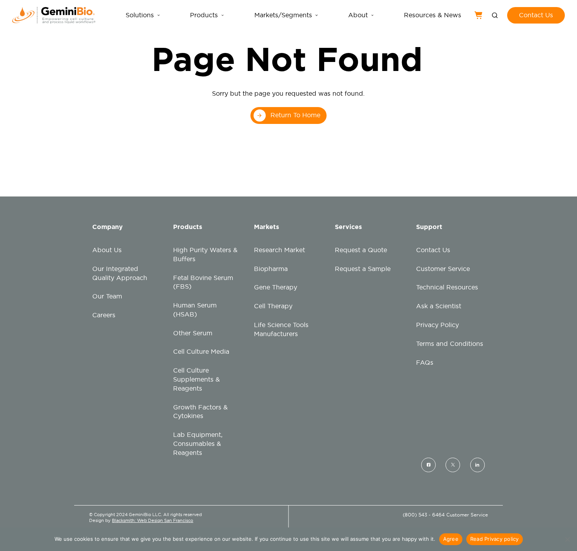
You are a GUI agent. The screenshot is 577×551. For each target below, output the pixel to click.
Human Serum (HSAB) (195, 310)
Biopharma (271, 269)
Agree (450, 539)
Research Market (279, 250)
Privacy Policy (437, 325)
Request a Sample (363, 269)
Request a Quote (361, 250)
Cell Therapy (273, 306)
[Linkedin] (477, 464)
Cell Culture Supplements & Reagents (196, 379)
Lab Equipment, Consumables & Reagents (198, 443)
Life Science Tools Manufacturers (281, 329)
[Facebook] (428, 464)
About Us (107, 250)
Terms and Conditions (449, 343)
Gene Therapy (275, 287)
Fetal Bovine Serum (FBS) (203, 282)
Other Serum (192, 333)
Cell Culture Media (201, 351)
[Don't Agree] (567, 539)
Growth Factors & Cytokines (200, 412)
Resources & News (432, 15)
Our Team (107, 296)
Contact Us (433, 250)
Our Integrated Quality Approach (119, 273)
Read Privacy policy (494, 539)
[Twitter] (452, 464)
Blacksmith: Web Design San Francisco (152, 520)
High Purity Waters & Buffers (205, 254)
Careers (103, 315)
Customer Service (443, 269)
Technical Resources (447, 287)
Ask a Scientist (438, 306)
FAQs (424, 362)
